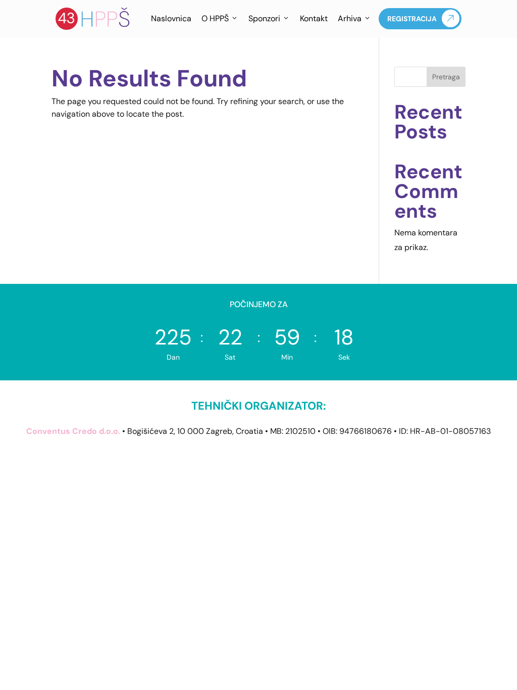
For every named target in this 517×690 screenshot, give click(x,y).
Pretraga (446, 76)
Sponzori (264, 18)
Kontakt (314, 18)
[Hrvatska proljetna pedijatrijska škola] (93, 19)
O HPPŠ (215, 18)
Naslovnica (171, 18)
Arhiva (349, 18)
